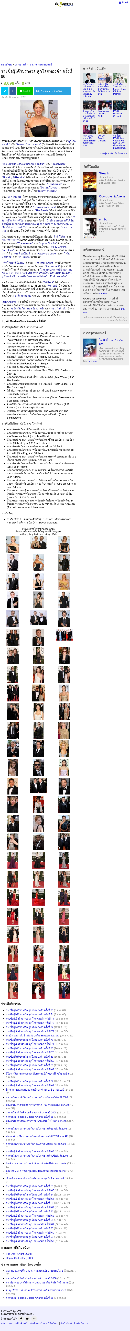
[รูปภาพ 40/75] (12, 785)
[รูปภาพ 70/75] (12, 971)
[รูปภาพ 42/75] (64, 785)
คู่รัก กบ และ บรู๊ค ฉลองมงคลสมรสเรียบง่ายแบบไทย (34, 1270)
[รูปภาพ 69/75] (64, 953)
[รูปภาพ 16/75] (12, 636)
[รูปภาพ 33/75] (64, 730)
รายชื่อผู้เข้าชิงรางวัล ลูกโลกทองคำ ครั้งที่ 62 (30, 1215)
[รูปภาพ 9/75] (64, 581)
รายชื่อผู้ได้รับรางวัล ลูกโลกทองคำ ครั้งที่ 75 (29, 1010)
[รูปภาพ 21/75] (64, 655)
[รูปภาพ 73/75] (13, 990)
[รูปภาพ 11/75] (38, 599)
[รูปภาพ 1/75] (12, 543)
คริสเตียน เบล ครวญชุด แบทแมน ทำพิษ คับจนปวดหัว (35, 1170)
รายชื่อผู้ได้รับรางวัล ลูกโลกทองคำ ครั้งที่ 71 (29, 1039)
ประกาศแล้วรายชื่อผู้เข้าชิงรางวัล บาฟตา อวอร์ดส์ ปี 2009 (37, 1104)
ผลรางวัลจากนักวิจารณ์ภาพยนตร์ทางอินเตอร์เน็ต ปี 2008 (37, 1097)
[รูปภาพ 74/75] (38, 990)
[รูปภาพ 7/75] (12, 581)
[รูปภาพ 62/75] (38, 916)
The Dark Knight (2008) (19, 1253)
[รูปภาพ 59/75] (38, 897)
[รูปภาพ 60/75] (64, 897)
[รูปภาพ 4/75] (12, 562)
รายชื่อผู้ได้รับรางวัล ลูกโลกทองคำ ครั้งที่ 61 (29, 1219)
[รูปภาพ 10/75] (12, 599)
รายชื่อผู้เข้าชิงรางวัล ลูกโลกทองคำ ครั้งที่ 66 (30, 1151)
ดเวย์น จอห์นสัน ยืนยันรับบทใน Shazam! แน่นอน (32, 1035)
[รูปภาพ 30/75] (64, 711)
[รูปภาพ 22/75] (12, 674)
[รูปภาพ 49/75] (12, 841)
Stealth (104, 173)
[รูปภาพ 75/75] (64, 990)
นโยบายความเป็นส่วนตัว (14, 1323)
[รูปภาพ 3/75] (64, 543)
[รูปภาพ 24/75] (64, 674)
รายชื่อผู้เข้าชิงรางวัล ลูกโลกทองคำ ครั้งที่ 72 (30, 1031)
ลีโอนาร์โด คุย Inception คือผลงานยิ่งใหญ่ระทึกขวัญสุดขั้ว (37, 1073)
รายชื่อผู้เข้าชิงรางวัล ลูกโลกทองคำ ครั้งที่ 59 (30, 1241)
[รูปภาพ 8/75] (38, 581)
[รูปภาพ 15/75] (64, 618)
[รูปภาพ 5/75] (38, 562)
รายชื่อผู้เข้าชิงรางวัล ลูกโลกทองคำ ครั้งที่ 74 (30, 1018)
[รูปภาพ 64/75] (13, 934)
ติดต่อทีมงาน (81, 1323)
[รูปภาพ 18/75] (64, 634)
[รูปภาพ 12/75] (64, 599)
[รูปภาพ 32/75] (39, 730)
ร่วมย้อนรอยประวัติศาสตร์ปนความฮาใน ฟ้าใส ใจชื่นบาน (37, 1282)
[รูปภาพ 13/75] (12, 618)
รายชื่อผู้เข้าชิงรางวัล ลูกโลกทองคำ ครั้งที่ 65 (30, 1190)
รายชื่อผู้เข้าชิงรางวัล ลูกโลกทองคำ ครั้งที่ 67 (30, 1085)
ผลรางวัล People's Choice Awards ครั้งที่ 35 (29, 1116)
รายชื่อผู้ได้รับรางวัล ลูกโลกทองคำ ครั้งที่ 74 (29, 1014)
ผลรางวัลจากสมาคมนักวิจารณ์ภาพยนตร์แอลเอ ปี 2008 (36, 1143)
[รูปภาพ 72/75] (64, 971)
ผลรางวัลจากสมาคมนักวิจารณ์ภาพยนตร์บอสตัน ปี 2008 (36, 1128)
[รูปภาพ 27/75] (64, 692)
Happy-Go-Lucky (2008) (19, 1258)
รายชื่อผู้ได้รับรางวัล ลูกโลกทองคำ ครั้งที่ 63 (29, 1203)
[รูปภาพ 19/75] (13, 655)
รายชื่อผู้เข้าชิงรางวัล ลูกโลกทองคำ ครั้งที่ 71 (30, 1044)
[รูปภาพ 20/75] (38, 655)
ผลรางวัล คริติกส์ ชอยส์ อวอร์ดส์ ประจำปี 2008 (31, 1112)
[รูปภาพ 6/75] (64, 562)
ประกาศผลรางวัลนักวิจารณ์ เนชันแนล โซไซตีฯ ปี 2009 (36, 1121)
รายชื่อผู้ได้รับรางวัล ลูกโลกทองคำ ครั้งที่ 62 (29, 1211)
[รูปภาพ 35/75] (38, 748)
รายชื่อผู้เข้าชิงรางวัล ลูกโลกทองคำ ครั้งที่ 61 (30, 1224)
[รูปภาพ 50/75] (38, 841)
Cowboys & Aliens (112, 196)
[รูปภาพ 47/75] (38, 823)
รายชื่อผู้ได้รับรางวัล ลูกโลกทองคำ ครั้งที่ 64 (29, 1194)
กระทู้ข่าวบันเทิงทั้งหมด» (113, 153)
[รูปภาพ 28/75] (13, 711)
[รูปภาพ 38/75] (38, 767)
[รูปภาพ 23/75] (38, 674)
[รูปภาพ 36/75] (64, 748)
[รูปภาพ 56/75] (38, 878)
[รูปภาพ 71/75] (38, 971)
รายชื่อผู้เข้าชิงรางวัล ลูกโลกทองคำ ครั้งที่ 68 (30, 1069)
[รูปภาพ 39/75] (64, 767)
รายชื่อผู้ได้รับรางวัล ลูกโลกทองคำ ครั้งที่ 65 (29, 1186)
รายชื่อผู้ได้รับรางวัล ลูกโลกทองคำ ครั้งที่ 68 (29, 1065)
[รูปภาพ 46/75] (13, 823)
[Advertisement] (65, 34)
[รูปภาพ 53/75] (38, 860)
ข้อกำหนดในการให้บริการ (44, 1323)
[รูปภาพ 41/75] (38, 784)
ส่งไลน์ (26, 91)
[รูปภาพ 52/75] (12, 860)
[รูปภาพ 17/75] (38, 636)
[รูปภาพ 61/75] (12, 916)
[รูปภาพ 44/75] (38, 804)
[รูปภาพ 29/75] (39, 711)
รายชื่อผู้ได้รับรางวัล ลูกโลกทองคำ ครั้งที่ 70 (29, 1048)
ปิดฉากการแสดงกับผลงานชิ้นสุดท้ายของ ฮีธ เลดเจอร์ (35, 1089)
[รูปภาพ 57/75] (64, 878)
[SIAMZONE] (64, 3)
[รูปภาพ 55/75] (12, 878)
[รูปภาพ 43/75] (12, 804)
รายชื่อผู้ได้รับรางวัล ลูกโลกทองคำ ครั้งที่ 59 (29, 1236)
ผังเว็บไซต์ (66, 1323)
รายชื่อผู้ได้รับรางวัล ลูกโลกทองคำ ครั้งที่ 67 (29, 1081)
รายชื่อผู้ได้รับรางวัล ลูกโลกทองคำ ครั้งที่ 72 (29, 1027)
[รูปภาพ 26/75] (38, 692)
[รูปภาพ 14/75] (38, 617)
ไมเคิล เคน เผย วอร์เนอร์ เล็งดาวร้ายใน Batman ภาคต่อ (36, 1163)
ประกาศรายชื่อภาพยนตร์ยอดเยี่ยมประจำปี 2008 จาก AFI (37, 1136)
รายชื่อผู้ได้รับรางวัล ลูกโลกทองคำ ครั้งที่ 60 (29, 1228)
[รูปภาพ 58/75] (13, 897)
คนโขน (104, 219)
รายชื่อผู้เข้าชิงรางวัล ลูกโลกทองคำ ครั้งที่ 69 (30, 1060)
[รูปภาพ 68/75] (39, 953)
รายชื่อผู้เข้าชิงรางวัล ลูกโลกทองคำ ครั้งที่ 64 (30, 1198)
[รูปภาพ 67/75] (13, 953)
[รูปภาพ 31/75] (13, 730)
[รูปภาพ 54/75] (64, 860)
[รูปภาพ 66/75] (64, 934)
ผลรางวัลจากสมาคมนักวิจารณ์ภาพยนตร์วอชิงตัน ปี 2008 (37, 1155)
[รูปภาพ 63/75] (64, 916)
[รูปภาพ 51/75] (64, 841)
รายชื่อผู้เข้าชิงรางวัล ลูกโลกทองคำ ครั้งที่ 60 (30, 1232)
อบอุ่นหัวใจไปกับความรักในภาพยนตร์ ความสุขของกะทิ (36, 1290)
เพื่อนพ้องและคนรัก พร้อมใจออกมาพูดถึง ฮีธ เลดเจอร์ (35, 1178)
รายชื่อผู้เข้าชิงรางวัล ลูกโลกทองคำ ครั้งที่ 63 (30, 1207)
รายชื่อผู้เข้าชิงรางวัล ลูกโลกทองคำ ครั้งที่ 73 (30, 1022)
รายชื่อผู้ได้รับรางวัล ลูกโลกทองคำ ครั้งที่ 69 (29, 1056)
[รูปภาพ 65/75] (38, 934)
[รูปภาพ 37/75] (13, 767)
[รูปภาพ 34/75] (13, 748)
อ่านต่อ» (103, 293)
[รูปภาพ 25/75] (13, 692)
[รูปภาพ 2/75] (38, 542)
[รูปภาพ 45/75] (64, 804)
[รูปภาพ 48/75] (64, 823)
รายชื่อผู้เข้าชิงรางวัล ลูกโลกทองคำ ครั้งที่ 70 (30, 1052)
